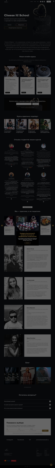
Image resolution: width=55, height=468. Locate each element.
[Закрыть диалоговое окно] (54, 1)
